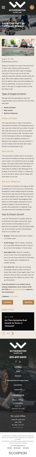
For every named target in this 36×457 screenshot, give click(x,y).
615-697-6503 (17, 357)
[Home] (17, 7)
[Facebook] (16, 362)
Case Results (18, 385)
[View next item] (12, 333)
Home (18, 371)
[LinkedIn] (20, 362)
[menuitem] (9, 448)
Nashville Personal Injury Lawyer (18, 380)
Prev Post (7, 302)
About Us (18, 376)
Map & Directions (18, 411)
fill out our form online (18, 289)
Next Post (28, 302)
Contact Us (18, 389)
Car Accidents (14, 296)
